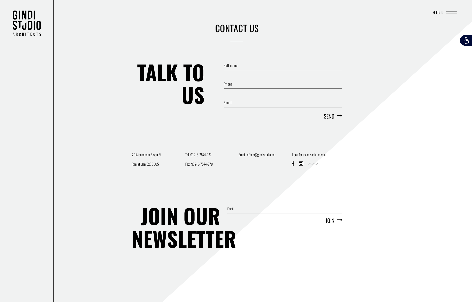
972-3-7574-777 (200, 154)
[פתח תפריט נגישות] (466, 40)
